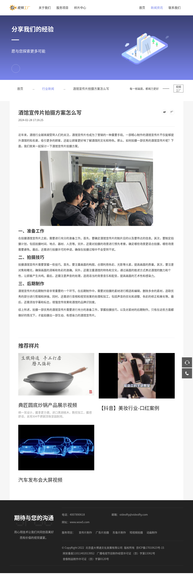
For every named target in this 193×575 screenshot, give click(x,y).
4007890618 (77, 514)
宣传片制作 (85, 532)
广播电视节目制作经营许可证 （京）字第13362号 (126, 553)
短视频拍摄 (136, 532)
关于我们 (45, 7)
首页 (142, 7)
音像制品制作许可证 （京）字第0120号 (86, 559)
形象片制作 (119, 532)
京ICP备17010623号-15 (150, 547)
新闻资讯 (157, 7)
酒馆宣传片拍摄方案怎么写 (91, 88)
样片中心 (80, 7)
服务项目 (62, 7)
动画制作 (152, 532)
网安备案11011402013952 (78, 553)
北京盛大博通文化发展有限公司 (104, 547)
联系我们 (174, 7)
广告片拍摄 (102, 532)
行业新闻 (48, 88)
